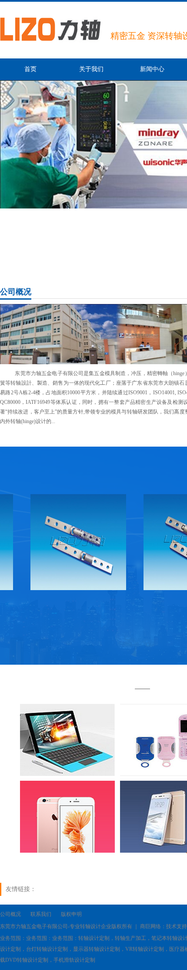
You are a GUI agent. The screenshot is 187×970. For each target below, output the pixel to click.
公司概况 (10, 914)
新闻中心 (152, 69)
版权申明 (71, 914)
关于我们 (91, 69)
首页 (30, 69)
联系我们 (40, 914)
